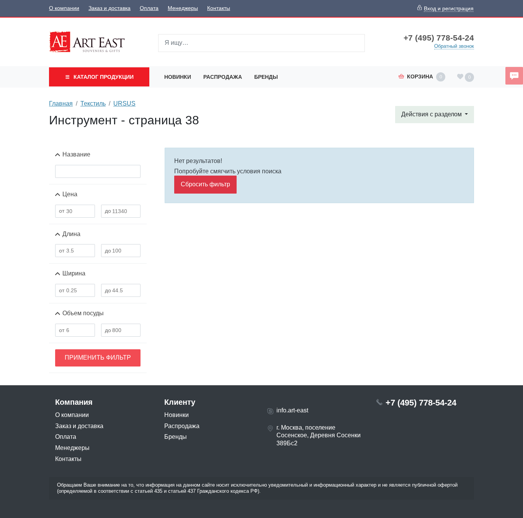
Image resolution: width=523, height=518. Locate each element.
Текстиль (93, 103)
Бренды (266, 77)
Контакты (218, 8)
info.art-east (292, 410)
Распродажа (222, 77)
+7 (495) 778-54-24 (439, 37)
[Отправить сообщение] (514, 76)
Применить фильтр (98, 357)
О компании (64, 8)
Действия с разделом (432, 114)
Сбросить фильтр (205, 184)
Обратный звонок (454, 46)
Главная (61, 103)
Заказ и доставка (109, 8)
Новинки (177, 77)
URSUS (124, 103)
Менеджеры (183, 8)
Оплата (149, 8)
